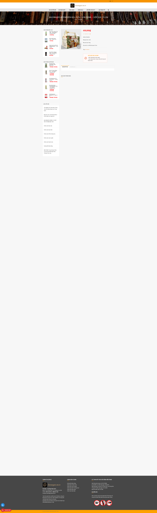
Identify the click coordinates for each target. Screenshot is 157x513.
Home (76, 19)
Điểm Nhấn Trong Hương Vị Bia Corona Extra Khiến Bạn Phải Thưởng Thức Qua (50, 152)
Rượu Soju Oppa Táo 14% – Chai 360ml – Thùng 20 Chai (53, 32)
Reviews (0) (72, 66)
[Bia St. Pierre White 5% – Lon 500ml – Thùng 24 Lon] (46, 72)
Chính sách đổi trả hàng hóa (49, 133)
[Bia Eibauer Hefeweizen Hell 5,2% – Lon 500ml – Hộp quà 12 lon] (71, 39)
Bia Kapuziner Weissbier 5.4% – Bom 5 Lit (52, 64)
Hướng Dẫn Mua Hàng (48, 146)
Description (65, 66)
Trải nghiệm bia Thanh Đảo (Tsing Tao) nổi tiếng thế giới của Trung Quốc (50, 109)
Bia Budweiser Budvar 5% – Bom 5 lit (53, 95)
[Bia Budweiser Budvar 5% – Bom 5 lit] (46, 96)
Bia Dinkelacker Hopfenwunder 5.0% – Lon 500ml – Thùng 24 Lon (53, 87)
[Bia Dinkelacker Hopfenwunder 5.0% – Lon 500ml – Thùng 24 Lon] (46, 87)
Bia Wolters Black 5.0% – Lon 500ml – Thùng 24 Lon (53, 53)
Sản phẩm (80, 19)
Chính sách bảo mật (48, 125)
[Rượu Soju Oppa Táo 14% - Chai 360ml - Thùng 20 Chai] (46, 33)
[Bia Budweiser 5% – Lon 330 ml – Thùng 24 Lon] (46, 80)
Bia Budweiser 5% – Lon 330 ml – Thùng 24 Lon (53, 79)
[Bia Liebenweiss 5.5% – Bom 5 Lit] (46, 40)
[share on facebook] (84, 34)
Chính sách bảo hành (48, 129)
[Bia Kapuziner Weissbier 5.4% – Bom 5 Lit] (46, 65)
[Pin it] (90, 34)
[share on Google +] (88, 34)
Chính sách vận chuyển (48, 138)
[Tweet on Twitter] (86, 34)
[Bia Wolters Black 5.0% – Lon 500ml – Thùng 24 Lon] (46, 54)
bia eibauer (87, 49)
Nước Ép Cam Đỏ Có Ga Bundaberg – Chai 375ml (53, 46)
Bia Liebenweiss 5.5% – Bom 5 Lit (52, 39)
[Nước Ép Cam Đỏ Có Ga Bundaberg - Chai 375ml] (46, 47)
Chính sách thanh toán (48, 142)
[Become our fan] (112, 1)
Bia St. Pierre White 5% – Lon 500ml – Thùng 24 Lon (53, 71)
